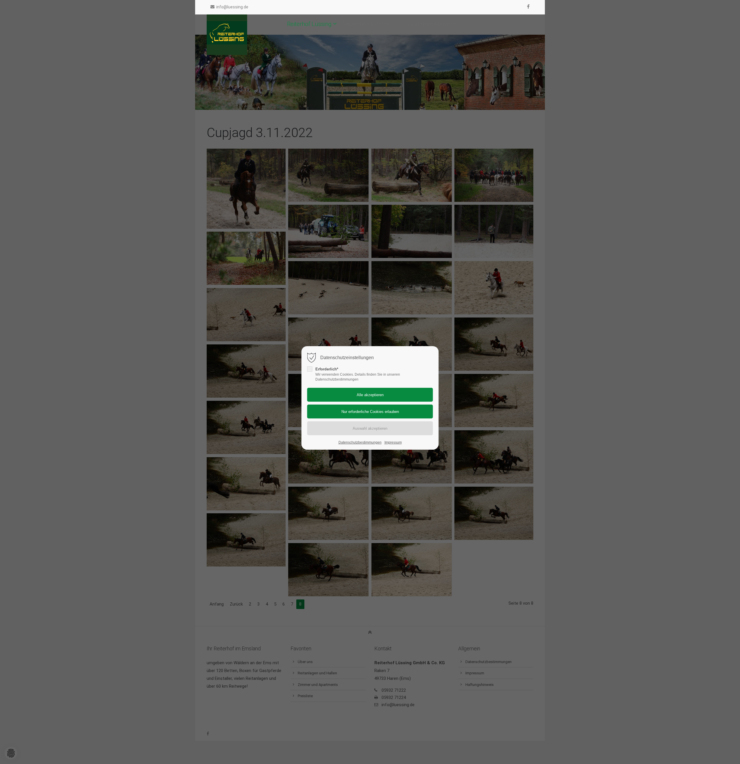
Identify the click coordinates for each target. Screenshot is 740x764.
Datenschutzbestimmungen (360, 442)
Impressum (393, 442)
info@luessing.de (232, 7)
